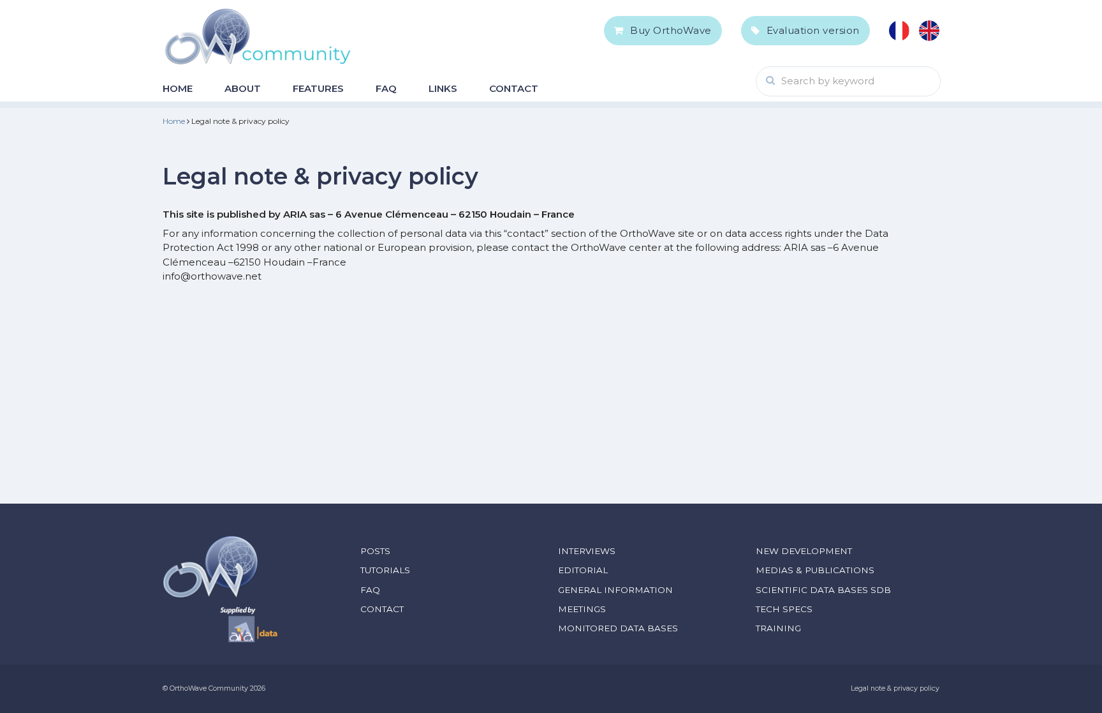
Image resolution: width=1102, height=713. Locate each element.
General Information (615, 590)
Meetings (582, 609)
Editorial (583, 570)
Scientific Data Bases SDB (823, 590)
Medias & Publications (815, 570)
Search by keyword (827, 81)
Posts (375, 551)
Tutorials (385, 570)
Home (178, 88)
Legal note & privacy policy (895, 688)
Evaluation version (813, 30)
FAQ (386, 88)
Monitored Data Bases (618, 628)
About (242, 88)
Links (443, 88)
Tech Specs (784, 609)
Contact (513, 88)
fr (899, 30)
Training (778, 628)
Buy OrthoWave (671, 30)
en (929, 30)
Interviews (586, 551)
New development (804, 551)
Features (318, 88)
